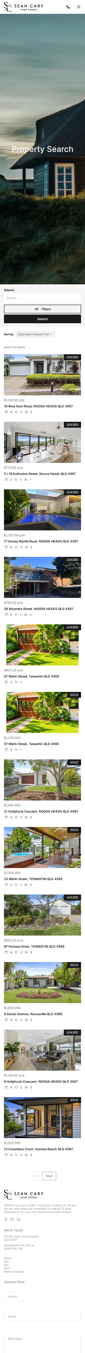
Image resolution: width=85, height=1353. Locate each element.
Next (49, 1176)
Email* (9, 1309)
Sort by (9, 334)
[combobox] (42, 298)
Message (11, 1329)
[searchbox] (42, 297)
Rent (7, 1268)
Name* (9, 1289)
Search (42, 319)
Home (7, 1258)
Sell (6, 1265)
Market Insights (14, 1271)
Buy (6, 1261)
